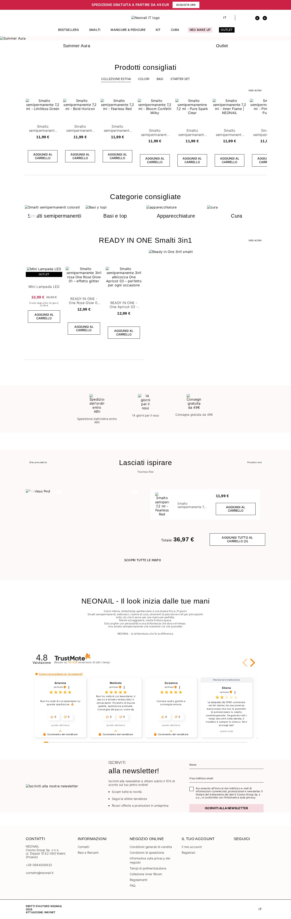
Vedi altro (254, 240)
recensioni (89, 662)
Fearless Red (146, 471)
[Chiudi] (263, 5)
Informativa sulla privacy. (240, 797)
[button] (28, 17)
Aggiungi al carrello (42, 156)
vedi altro (254, 90)
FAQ (133, 885)
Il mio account (192, 847)
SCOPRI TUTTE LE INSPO (142, 560)
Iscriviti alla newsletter (226, 808)
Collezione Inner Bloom (146, 874)
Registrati (188, 852)
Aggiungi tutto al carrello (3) (237, 539)
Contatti (83, 847)
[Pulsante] (56, 103)
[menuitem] (68, 31)
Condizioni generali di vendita (151, 847)
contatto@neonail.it (40, 873)
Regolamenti (138, 880)
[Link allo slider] (145, 38)
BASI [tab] (160, 79)
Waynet (49, 912)
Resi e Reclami (88, 852)
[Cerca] (241, 17)
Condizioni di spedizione (147, 852)
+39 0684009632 (39, 865)
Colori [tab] (143, 79)
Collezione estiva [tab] (116, 79)
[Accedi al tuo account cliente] (248, 17)
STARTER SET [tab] (180, 79)
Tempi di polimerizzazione (148, 868)
